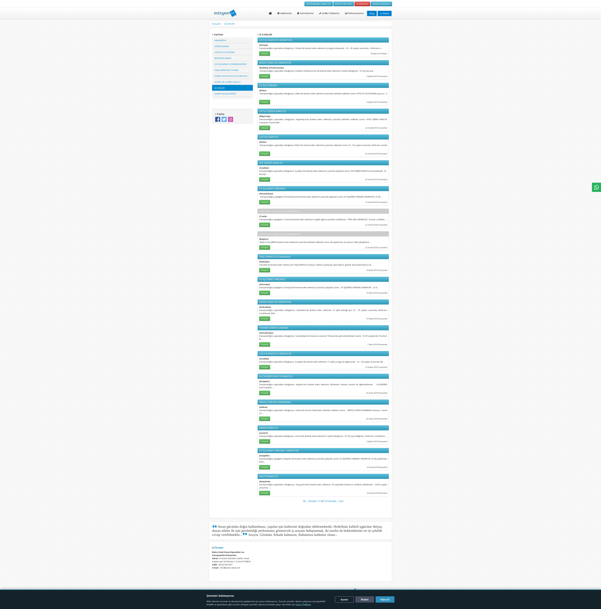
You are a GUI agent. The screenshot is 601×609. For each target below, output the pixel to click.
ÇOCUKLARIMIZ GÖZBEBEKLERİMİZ (230, 64)
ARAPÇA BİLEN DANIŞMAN (275, 402)
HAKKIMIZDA (220, 40)
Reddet (365, 599)
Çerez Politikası (303, 604)
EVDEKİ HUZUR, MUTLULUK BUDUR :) (231, 76)
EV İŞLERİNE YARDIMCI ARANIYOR (279, 450)
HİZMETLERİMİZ (221, 46)
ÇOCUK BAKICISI (268, 137)
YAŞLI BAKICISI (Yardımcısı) (274, 256)
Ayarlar (344, 599)
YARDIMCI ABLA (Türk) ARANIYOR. (279, 211)
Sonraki (331, 501)
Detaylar (264, 53)
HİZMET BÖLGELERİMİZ (225, 93)
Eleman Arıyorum (381, 3)
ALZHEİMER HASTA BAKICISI (276, 376)
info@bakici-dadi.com (320, 3)
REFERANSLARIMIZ (222, 58)
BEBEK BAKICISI (268, 428)
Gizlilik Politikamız (330, 13)
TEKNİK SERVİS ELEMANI (273, 328)
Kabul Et (385, 599)
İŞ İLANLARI (229, 23)
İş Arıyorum (362, 3)
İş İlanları (384, 13)
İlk (304, 501)
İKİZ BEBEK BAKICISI (271, 163)
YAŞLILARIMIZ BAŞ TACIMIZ (226, 70)
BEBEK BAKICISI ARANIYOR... (275, 62)
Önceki (312, 501)
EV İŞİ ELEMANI (268, 85)
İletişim (218, 547)
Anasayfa (216, 23)
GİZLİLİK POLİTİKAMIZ (224, 52)
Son (341, 501)
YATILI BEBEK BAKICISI (272, 111)
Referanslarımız (355, 13)
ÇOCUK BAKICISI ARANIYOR (275, 353)
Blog (372, 13)
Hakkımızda (285, 13)
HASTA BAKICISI (268, 476)
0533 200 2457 (344, 3)
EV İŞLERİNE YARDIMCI (272, 188)
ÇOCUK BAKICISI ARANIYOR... (276, 40)
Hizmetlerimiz (306, 13)
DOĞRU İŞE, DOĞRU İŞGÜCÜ (227, 82)
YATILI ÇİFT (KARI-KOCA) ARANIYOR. (280, 234)
